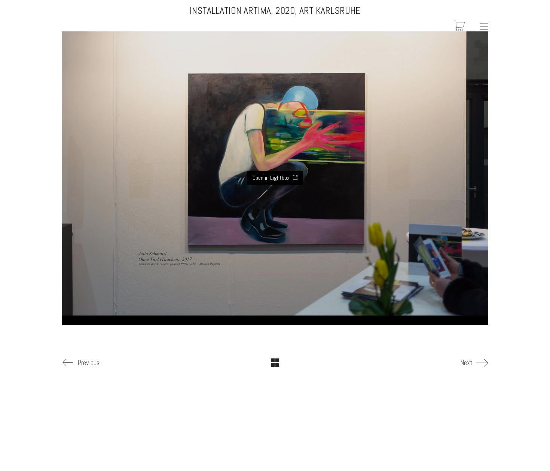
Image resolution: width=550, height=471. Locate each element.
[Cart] (459, 27)
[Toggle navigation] (482, 27)
